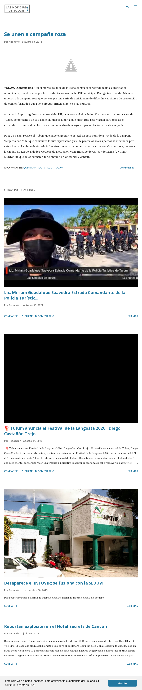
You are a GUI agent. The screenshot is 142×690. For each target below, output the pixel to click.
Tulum (58, 167)
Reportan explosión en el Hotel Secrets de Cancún (55, 626)
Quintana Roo (33, 167)
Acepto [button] (122, 683)
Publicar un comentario (37, 316)
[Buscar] (127, 6)
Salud (48, 167)
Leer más (132, 316)
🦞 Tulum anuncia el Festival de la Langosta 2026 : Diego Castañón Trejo (62, 430)
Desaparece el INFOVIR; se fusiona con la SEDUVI (54, 583)
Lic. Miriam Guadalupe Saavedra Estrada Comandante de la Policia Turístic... (64, 295)
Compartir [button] (126, 167)
